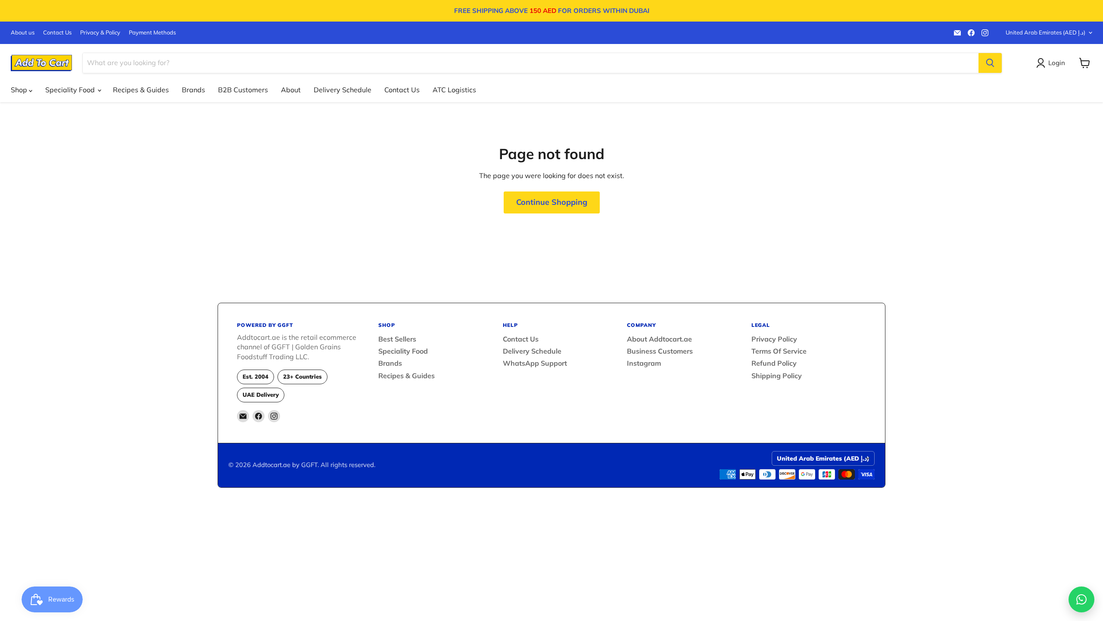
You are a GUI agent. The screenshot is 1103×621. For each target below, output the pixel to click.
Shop (20, 89)
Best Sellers (397, 339)
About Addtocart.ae (659, 339)
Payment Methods (152, 32)
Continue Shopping (551, 202)
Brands (193, 89)
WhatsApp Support (535, 363)
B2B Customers (243, 89)
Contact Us (57, 32)
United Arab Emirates (1045, 32)
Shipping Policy (776, 375)
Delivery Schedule (342, 89)
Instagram (644, 363)
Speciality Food (71, 89)
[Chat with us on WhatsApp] (1081, 599)
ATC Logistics (454, 89)
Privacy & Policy (100, 32)
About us (22, 32)
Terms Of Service (779, 351)
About (291, 89)
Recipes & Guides (141, 89)
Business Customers (660, 351)
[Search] (990, 63)
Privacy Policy (774, 339)
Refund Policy (774, 363)
